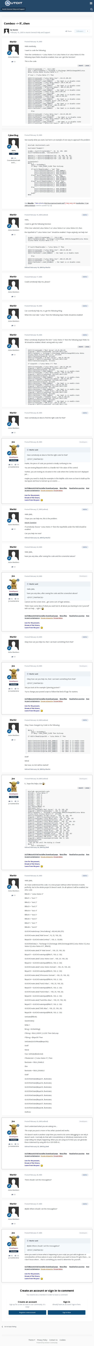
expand (81, 65)
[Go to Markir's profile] (6, 31)
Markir (15, 30)
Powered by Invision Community (47, 1343)
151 (14, 62)
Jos (13, 441)
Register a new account (27, 1312)
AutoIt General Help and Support (38, 32)
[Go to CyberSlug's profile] (13, 143)
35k (11, 465)
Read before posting (76, 488)
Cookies (63, 1340)
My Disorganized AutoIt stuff (55, 203)
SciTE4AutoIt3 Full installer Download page (41, 488)
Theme (31, 1340)
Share (69, 31)
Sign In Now (67, 1312)
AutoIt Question (30, 523)
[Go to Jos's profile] (13, 450)
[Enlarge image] (42, 608)
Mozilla (30, 203)
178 (17, 465)
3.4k (14, 158)
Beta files (63, 488)
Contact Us (53, 1340)
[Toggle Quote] (28, 450)
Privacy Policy (42, 1340)
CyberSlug (13, 135)
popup (87, 65)
